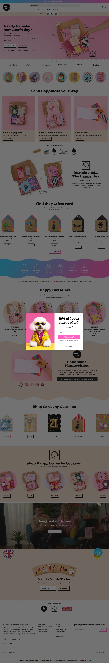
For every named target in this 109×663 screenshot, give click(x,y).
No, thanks (69, 346)
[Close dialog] (81, 315)
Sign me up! (69, 337)
